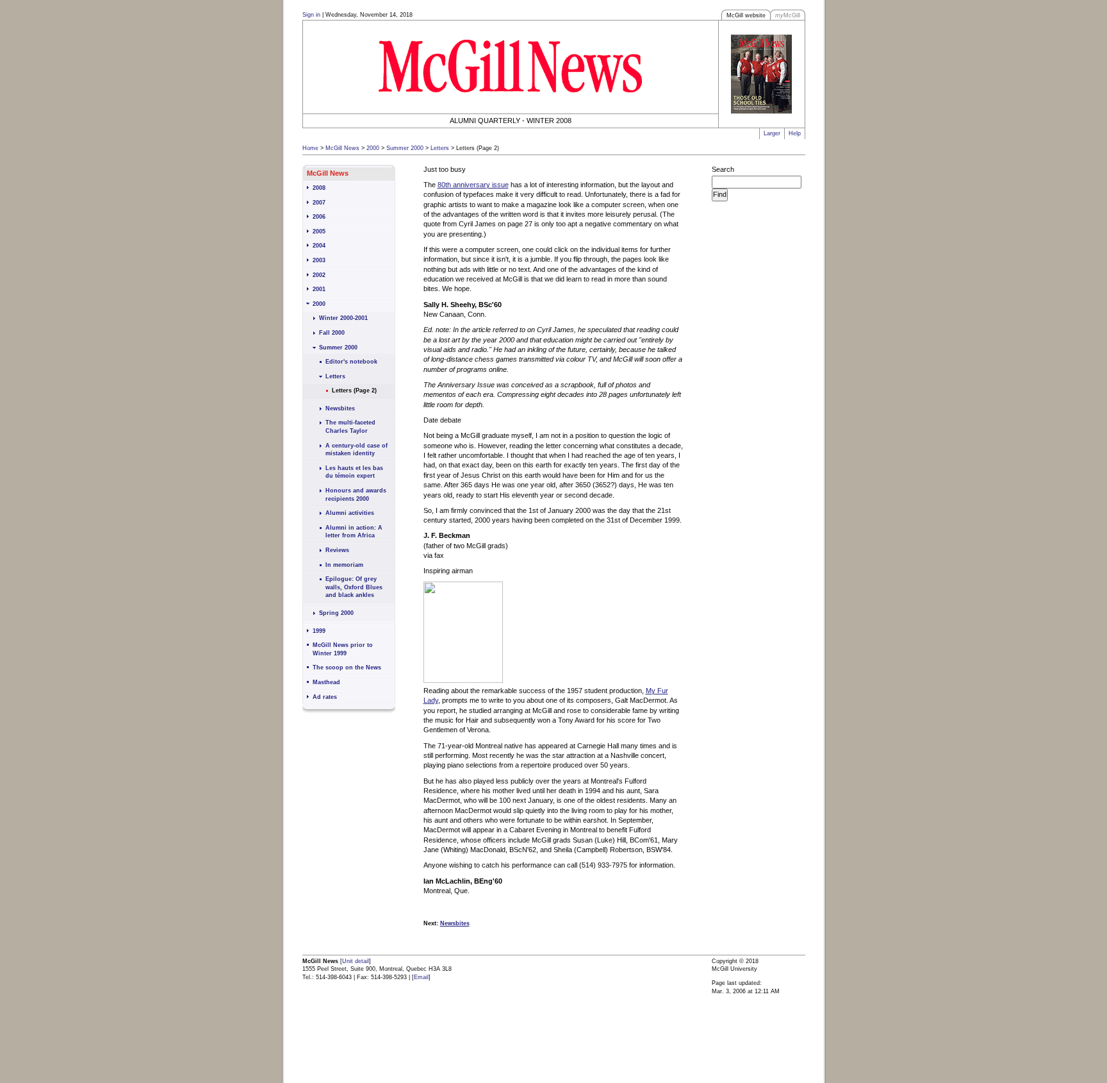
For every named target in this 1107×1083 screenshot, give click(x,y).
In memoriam (344, 565)
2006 (319, 217)
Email (421, 977)
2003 (319, 260)
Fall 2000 (332, 333)
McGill (787, 15)
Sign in (311, 15)
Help (795, 133)
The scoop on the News (347, 667)
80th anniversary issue (473, 185)
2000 (372, 148)
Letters (439, 148)
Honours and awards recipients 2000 (355, 494)
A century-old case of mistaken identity (356, 449)
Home (310, 148)
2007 (319, 202)
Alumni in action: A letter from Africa (353, 532)
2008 (319, 188)
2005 (319, 231)
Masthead (326, 682)
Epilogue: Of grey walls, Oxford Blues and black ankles (353, 587)
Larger (772, 133)
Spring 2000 (336, 613)
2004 (319, 245)
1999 (319, 631)
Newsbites (340, 408)
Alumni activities (349, 513)
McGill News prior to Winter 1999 (343, 649)
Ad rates (325, 697)
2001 (319, 289)
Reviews (337, 550)
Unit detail (355, 961)
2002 (319, 275)
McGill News (342, 148)
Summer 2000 (404, 148)
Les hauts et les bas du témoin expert (354, 472)
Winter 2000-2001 (343, 318)
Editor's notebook (351, 361)
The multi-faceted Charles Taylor (350, 426)
